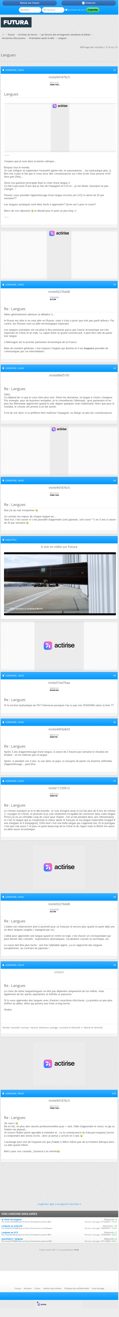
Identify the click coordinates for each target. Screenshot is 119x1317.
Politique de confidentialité (76, 1288)
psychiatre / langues (12, 1238)
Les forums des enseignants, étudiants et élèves (66, 34)
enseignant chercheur (68, 1204)
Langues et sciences (12, 1225)
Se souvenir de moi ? (76, 9)
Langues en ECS (10, 1232)
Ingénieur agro (46, 1204)
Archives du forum (27, 34)
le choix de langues (12, 1219)
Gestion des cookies (52, 1288)
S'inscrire (88, 3)
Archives (28, 1288)
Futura (18, 1288)
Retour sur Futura (29, 3)
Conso (37, 1288)
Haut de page (98, 1288)
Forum (11, 34)
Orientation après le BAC (41, 38)
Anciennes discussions (13, 38)
